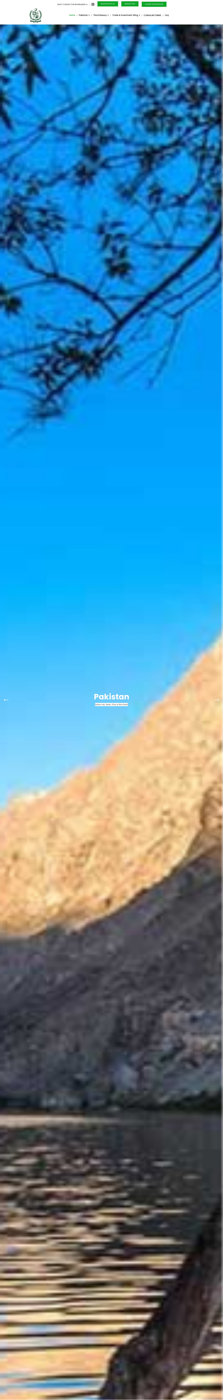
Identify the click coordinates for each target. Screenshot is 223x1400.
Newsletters (130, 4)
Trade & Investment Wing (125, 15)
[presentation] (6, 700)
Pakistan (83, 15)
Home (72, 15)
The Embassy (100, 15)
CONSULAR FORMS (152, 15)
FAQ (167, 15)
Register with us (108, 4)
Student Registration (154, 4)
